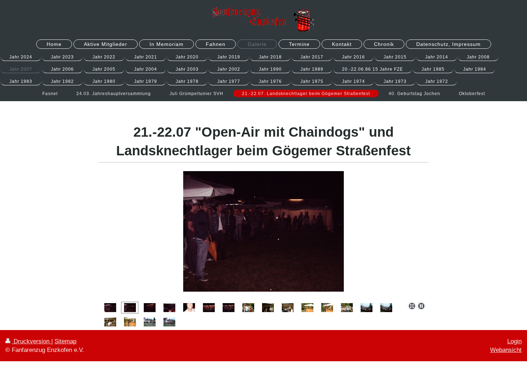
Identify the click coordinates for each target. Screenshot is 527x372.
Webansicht (506, 350)
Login (514, 341)
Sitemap (65, 341)
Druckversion (31, 341)
